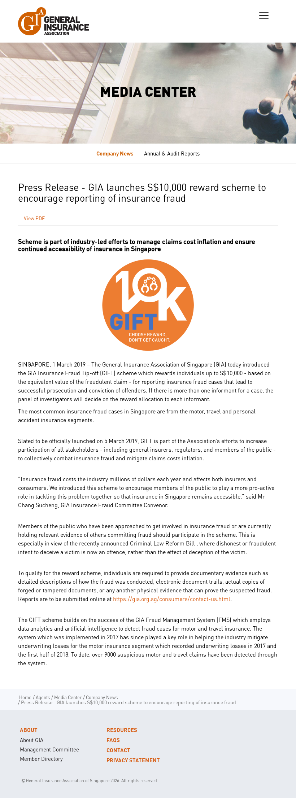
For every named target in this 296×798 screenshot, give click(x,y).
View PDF (34, 218)
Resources (121, 729)
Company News (115, 153)
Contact (118, 750)
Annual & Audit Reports (172, 153)
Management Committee (49, 749)
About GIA (31, 740)
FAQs (113, 740)
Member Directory (41, 758)
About (29, 729)
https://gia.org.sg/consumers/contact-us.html (171, 598)
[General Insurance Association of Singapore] (53, 21)
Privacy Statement (133, 760)
